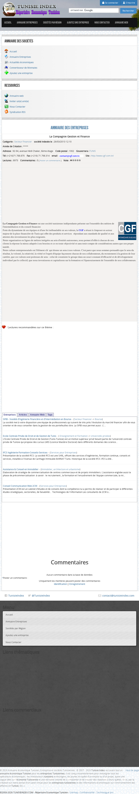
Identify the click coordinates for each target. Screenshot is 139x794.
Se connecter (111, 2)
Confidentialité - (88, 792)
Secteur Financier (23, 141)
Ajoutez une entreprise (78, 22)
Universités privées (100, 435)
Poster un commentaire (50, 160)
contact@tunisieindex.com (118, 595)
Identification (60, 583)
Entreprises (10, 415)
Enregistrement (77, 583)
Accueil (7, 22)
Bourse (98, 419)
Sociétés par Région (52, 22)
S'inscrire (130, 2)
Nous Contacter (101, 22)
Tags (50, 415)
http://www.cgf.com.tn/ (102, 155)
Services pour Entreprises (63, 452)
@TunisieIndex (41, 595)
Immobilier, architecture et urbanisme (60, 469)
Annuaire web (121, 22)
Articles (23, 415)
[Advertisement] (69, 196)
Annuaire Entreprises (27, 22)
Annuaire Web (37, 415)
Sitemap (74, 792)
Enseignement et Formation (73, 435)
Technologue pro (104, 792)
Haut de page (132, 770)
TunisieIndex (16, 595)
